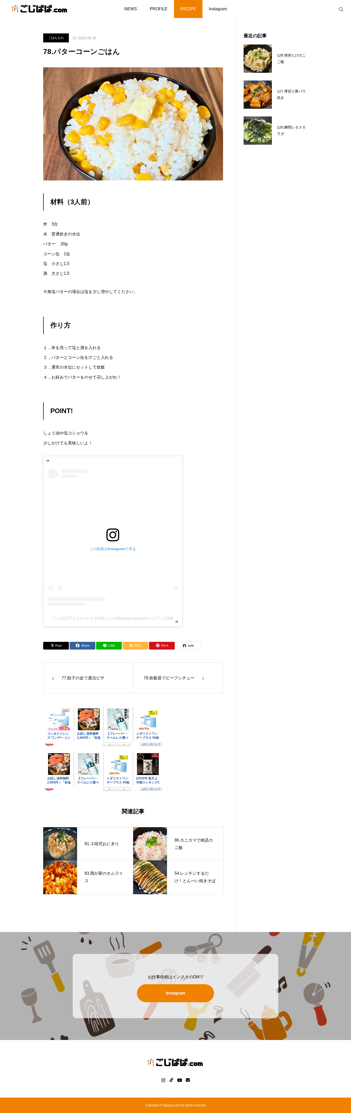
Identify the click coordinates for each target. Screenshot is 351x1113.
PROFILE (159, 9)
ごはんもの (56, 38)
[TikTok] (171, 1080)
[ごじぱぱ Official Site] (39, 9)
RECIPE (188, 9)
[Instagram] (163, 1080)
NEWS (130, 9)
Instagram (218, 9)
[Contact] (188, 1080)
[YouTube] (179, 1080)
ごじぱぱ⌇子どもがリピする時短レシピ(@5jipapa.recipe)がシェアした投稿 (112, 618)
